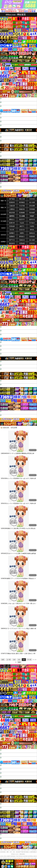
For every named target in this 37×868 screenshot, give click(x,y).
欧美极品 (22, 202)
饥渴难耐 (22, 212)
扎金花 (22, 223)
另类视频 (32, 209)
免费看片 (12, 233)
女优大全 (22, 229)
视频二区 (3, 207)
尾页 (19, 662)
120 (14, 659)
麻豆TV (22, 226)
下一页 (29, 659)
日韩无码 (32, 243)
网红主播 (22, 199)
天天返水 (32, 223)
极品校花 (12, 243)
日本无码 (32, 199)
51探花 (32, 226)
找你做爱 (32, 212)
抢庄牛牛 (22, 219)
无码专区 (3, 235)
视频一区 (3, 200)
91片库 (12, 229)
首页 (3, 659)
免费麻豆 (12, 236)
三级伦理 (12, 206)
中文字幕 (22, 206)
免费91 (22, 233)
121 (19, 659)
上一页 (8, 659)
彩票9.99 (12, 223)
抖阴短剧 (22, 243)
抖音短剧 (12, 226)
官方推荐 (3, 221)
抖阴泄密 (32, 236)
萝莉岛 (32, 229)
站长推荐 (3, 214)
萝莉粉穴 (22, 236)
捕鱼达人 (12, 219)
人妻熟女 (12, 209)
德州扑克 (32, 219)
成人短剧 (32, 240)
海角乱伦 (32, 233)
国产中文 (12, 240)
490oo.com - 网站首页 (16, 14)
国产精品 (12, 199)
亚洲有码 (12, 202)
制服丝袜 (22, 209)
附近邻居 (12, 212)
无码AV (3, 228)
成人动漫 (32, 202)
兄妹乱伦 (22, 240)
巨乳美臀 (32, 206)
